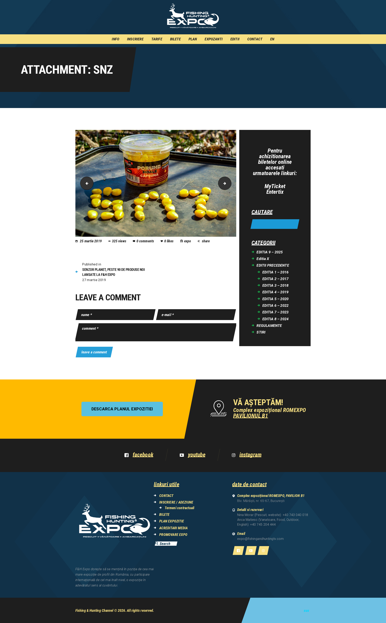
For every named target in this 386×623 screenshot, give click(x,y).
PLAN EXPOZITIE (171, 521)
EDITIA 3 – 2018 (275, 285)
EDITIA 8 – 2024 (275, 319)
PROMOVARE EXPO (173, 534)
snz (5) (85, 183)
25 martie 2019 (91, 241)
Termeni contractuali (179, 508)
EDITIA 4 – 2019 (275, 292)
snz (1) (229, 183)
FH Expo (186, 241)
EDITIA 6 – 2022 (275, 305)
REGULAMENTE (269, 325)
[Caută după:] (275, 224)
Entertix (275, 192)
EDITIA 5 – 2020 (275, 299)
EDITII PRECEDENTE (273, 265)
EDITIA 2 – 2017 (275, 279)
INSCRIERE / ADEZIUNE (176, 502)
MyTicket (275, 186)
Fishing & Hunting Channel (94, 610)
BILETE (164, 514)
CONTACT (166, 496)
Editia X (263, 259)
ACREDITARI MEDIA (173, 528)
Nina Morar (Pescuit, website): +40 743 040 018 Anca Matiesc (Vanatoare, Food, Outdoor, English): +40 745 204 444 (272, 519)
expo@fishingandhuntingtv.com (260, 539)
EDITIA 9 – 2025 (270, 252)
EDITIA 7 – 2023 (275, 312)
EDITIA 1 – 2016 (275, 272)
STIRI (261, 332)
